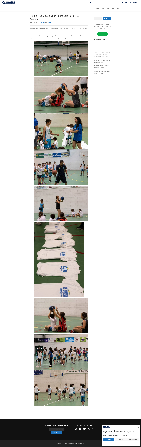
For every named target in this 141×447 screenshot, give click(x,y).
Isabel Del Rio (52, 22)
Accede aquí (102, 33)
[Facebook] (80, 429)
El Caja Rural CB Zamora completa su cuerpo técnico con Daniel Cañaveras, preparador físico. (102, 54)
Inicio (91, 2)
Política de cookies (117, 443)
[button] (138, 427)
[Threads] (93, 429)
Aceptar (109, 439)
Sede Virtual (134, 2)
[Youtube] (84, 429)
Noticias (124, 2)
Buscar (96, 15)
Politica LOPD (124, 443)
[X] (88, 429)
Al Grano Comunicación (79, 443)
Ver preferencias (133, 439)
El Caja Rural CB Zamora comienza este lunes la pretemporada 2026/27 (102, 47)
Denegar (121, 439)
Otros (39, 413)
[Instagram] (76, 429)
